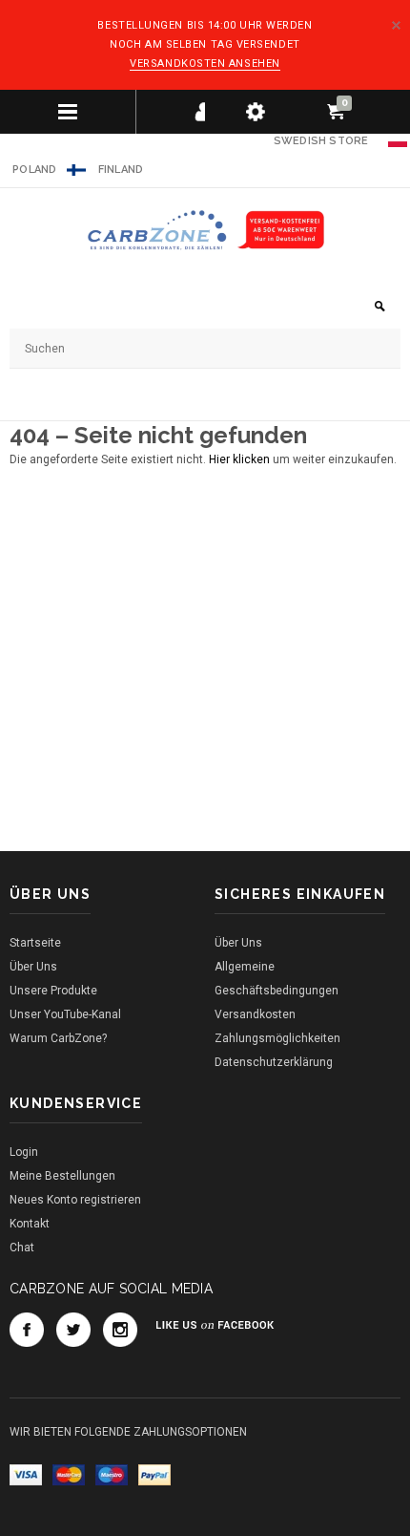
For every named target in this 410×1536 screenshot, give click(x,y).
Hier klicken (241, 459)
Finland (121, 169)
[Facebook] (27, 1329)
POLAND (33, 169)
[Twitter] (73, 1329)
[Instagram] (120, 1329)
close (396, 25)
